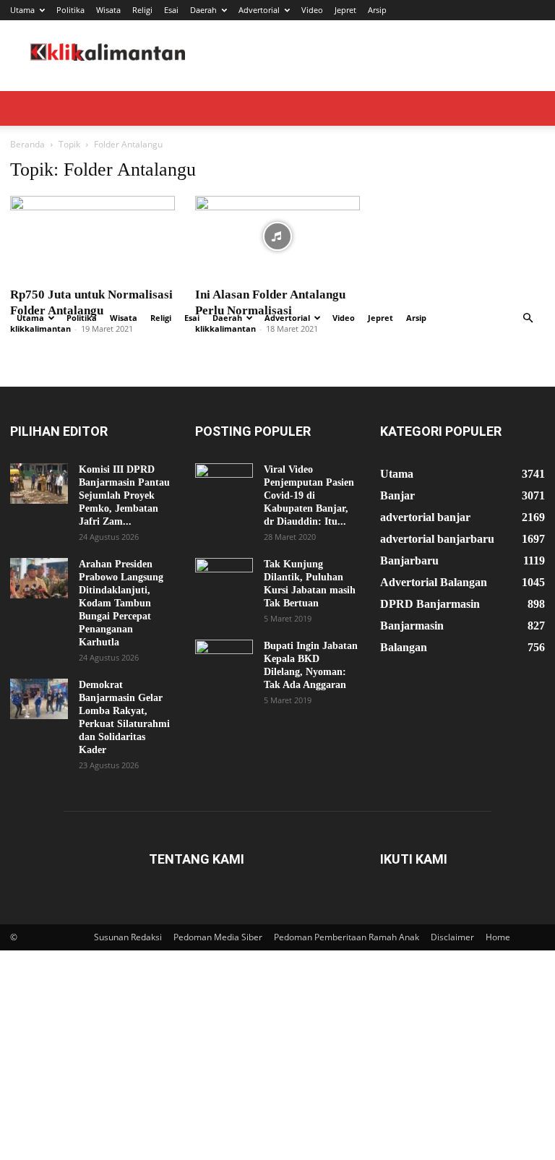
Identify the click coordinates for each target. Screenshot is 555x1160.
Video (312, 9)
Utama (22, 9)
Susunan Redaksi (128, 937)
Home (498, 937)
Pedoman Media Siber (217, 937)
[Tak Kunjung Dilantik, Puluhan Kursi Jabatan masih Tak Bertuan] (224, 578)
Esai (171, 9)
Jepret (345, 9)
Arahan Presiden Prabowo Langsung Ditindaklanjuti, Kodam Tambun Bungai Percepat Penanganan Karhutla (121, 603)
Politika (70, 9)
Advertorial (259, 9)
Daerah (203, 9)
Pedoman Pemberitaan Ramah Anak (346, 937)
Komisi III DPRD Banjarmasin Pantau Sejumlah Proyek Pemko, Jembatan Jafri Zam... (124, 495)
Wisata (108, 9)
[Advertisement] (277, 192)
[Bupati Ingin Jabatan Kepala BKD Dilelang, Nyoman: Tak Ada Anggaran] (224, 660)
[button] (527, 318)
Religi (142, 9)
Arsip (377, 9)
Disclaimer (452, 937)
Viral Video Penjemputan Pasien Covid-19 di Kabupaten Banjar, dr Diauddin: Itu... (309, 495)
